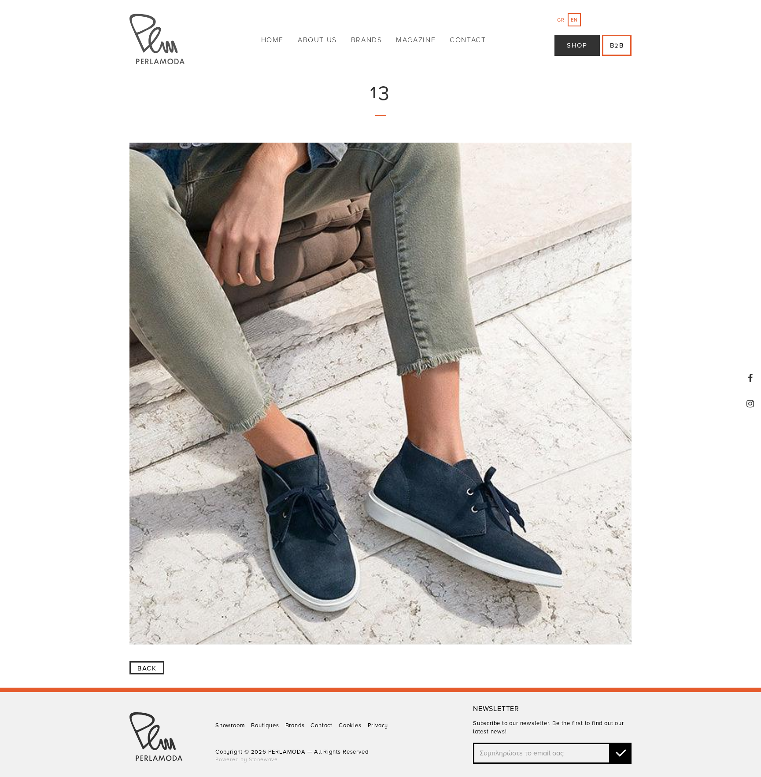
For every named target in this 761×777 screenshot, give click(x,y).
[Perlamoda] (157, 40)
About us (317, 40)
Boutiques (265, 725)
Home (272, 40)
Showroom (230, 725)
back (146, 668)
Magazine (416, 40)
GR (561, 20)
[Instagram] (750, 403)
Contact (468, 40)
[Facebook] (750, 378)
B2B (617, 45)
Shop (577, 45)
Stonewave (263, 759)
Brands (366, 40)
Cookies (350, 725)
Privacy (378, 725)
